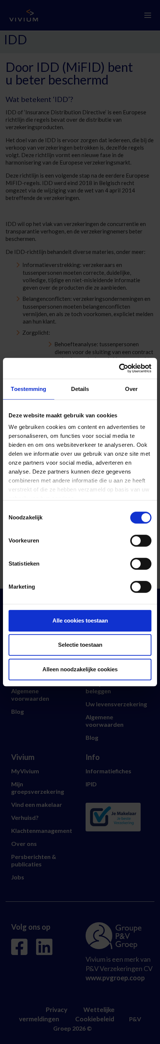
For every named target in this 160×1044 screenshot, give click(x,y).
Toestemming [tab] (28, 389)
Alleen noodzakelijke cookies (80, 669)
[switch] (140, 541)
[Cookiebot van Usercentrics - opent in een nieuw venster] (118, 368)
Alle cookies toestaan (80, 620)
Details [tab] (80, 389)
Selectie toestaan (80, 645)
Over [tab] (131, 389)
